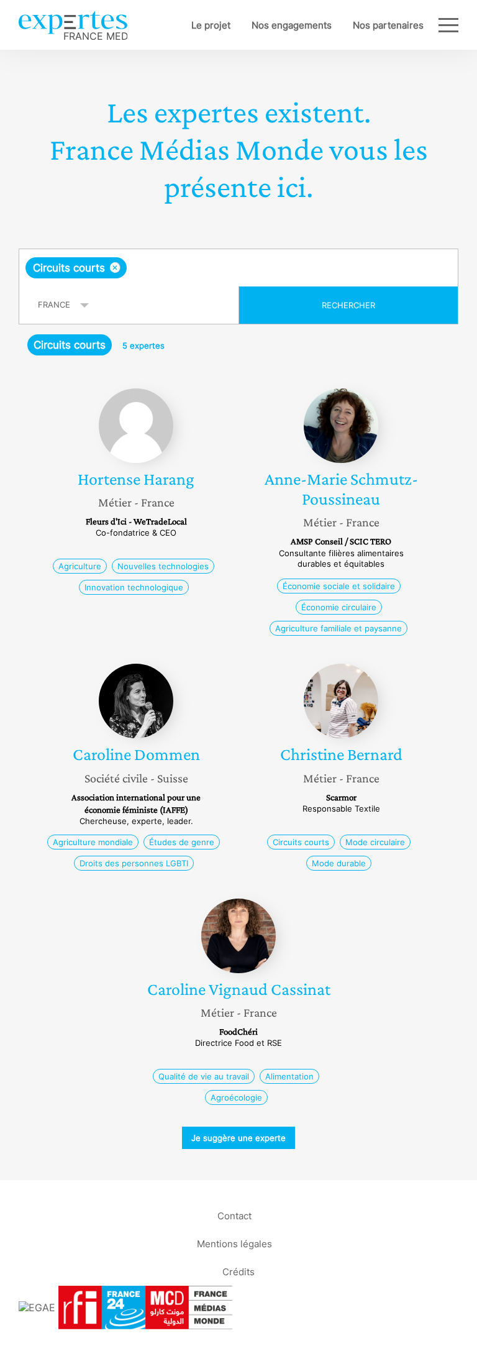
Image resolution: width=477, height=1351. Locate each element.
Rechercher (348, 305)
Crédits (238, 1272)
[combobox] (238, 267)
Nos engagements (292, 25)
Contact (234, 1216)
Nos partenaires (388, 25)
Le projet (210, 25)
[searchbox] (227, 267)
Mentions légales (234, 1244)
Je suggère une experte (238, 1138)
